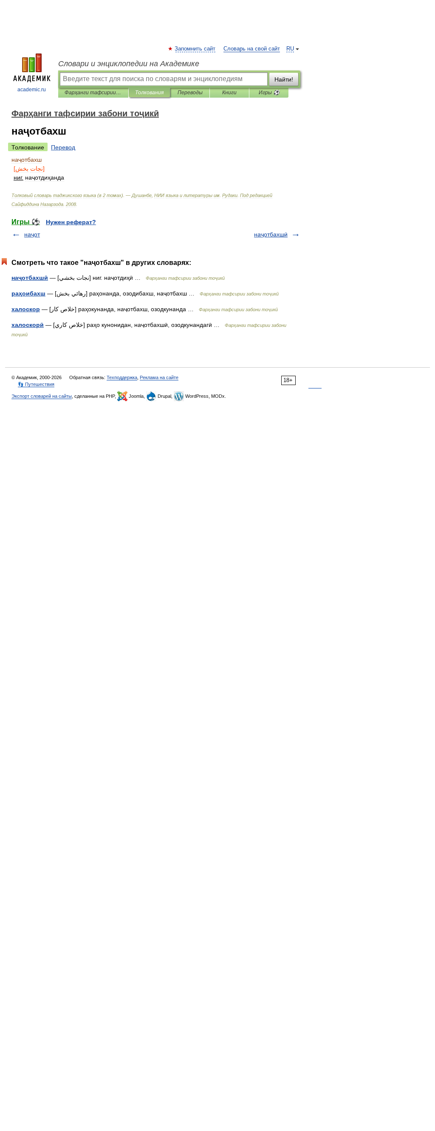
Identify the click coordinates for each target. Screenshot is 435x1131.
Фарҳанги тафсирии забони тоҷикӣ (93, 93)
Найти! (283, 79)
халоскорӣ (27, 324)
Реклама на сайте (159, 377)
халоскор (25, 309)
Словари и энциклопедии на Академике (128, 63)
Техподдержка (122, 377)
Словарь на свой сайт (251, 49)
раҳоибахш (28, 293)
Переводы (190, 93)
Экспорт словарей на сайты (41, 396)
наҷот (32, 234)
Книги (229, 93)
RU (290, 49)
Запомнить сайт (195, 49)
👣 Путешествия (36, 384)
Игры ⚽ (269, 93)
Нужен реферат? (71, 222)
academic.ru (31, 90)
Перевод (63, 147)
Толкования (149, 93)
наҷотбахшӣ (271, 234)
